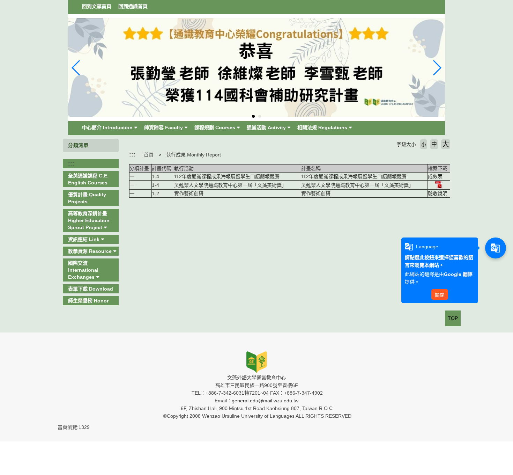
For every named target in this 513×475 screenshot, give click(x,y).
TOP (453, 318)
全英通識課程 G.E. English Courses (88, 179)
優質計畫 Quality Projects (87, 198)
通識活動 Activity (266, 127)
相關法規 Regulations (322, 127)
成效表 (435, 176)
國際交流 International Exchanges (83, 270)
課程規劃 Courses (214, 127)
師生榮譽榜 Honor (88, 301)
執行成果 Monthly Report (193, 155)
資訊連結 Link (83, 239)
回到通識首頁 (133, 6)
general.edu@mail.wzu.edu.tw (265, 400)
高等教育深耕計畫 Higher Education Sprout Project (89, 220)
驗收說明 (437, 193)
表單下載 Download (90, 289)
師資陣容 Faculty (163, 127)
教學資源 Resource (90, 251)
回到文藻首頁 (96, 6)
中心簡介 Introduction (107, 127)
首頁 (149, 155)
